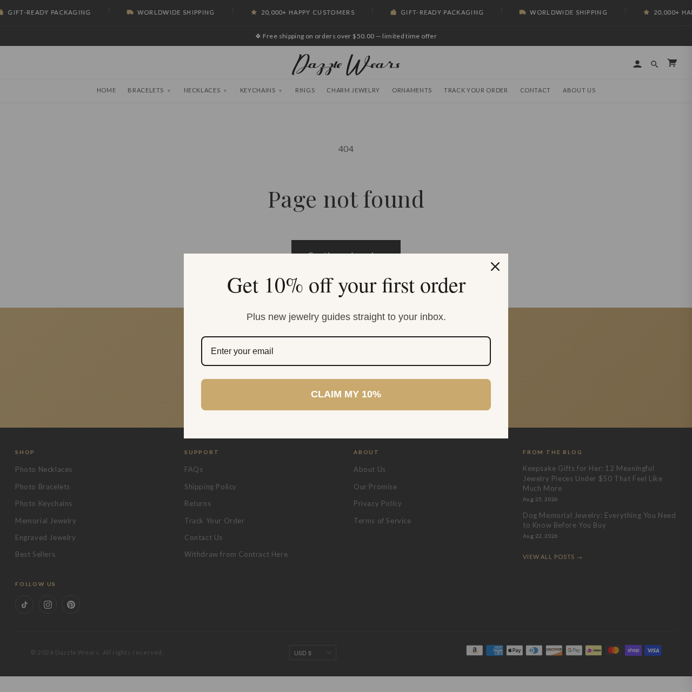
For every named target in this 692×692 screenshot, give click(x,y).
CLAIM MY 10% (346, 394)
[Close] (495, 267)
